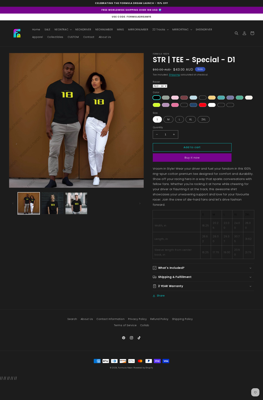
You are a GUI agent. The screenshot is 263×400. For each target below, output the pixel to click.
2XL (203, 119)
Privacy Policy (137, 319)
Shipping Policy (182, 319)
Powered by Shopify (143, 367)
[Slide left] (13, 203)
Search (72, 319)
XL (190, 119)
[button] (62, 29)
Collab (144, 325)
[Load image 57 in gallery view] (76, 203)
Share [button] (161, 295)
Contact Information (110, 319)
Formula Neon (125, 367)
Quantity (158, 127)
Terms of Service (125, 325)
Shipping (174, 74)
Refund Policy (159, 319)
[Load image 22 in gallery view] (53, 203)
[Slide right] (140, 203)
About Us (87, 319)
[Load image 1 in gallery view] (29, 203)
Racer (156, 81)
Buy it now (192, 157)
